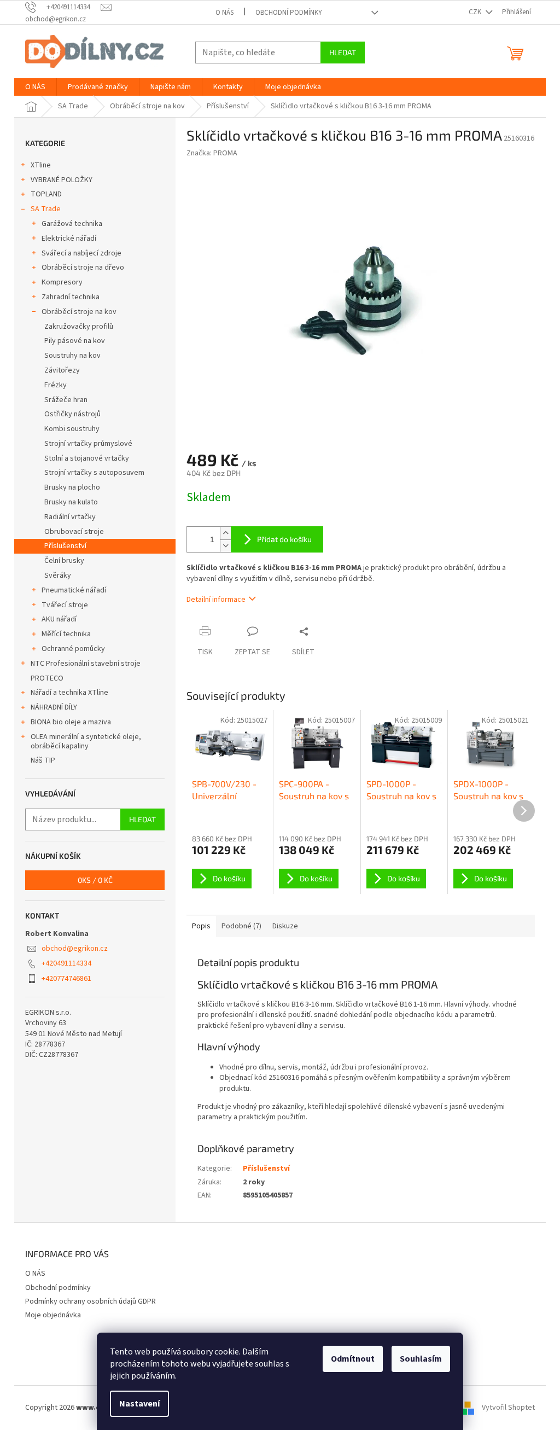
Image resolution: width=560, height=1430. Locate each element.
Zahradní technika (71, 297)
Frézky (55, 385)
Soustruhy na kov (72, 355)
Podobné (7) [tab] (241, 926)
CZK (476, 12)
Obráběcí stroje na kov (79, 311)
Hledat (342, 52)
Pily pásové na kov (74, 340)
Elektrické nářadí (69, 238)
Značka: (211, 153)
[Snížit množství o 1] (225, 545)
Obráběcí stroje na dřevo (83, 267)
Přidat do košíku (284, 539)
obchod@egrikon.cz (75, 948)
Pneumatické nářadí (74, 590)
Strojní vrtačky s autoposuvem (94, 472)
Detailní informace (216, 599)
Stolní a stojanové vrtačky (86, 458)
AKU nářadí (59, 619)
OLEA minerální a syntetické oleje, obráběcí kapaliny (86, 741)
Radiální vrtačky (70, 516)
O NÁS (224, 13)
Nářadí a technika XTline (69, 692)
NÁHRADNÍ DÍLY (54, 707)
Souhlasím (421, 1359)
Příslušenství (65, 545)
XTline (41, 165)
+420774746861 (66, 978)
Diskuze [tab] (285, 926)
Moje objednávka (53, 1315)
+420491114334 (66, 963)
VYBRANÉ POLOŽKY (61, 180)
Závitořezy (62, 370)
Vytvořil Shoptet (508, 1407)
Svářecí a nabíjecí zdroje (81, 253)
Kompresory (62, 282)
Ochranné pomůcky (73, 648)
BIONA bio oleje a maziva (71, 722)
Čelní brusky (64, 560)
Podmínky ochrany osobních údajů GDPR (90, 1301)
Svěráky (57, 575)
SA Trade (46, 209)
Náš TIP (43, 760)
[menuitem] (35, 87)
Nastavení (139, 1404)
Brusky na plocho (72, 487)
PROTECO (47, 678)
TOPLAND (46, 194)
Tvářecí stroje (65, 605)
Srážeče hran (66, 399)
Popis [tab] (201, 926)
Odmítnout (353, 1359)
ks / (95, 880)
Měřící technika (66, 634)
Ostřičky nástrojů (72, 414)
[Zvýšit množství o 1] (225, 533)
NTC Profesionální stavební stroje (86, 663)
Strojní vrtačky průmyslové (88, 443)
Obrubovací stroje (74, 531)
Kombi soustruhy (72, 428)
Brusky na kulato (71, 502)
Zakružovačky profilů (78, 326)
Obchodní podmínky (288, 13)
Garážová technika (72, 223)
